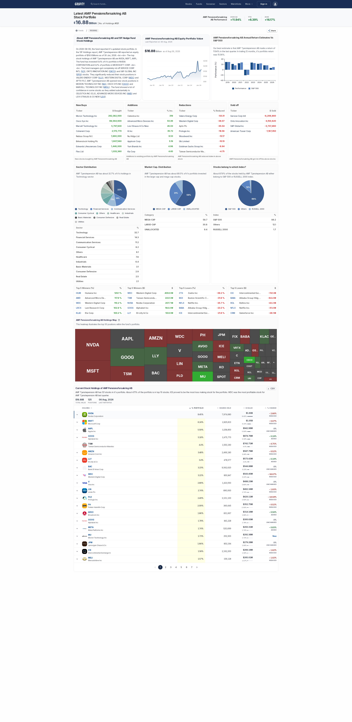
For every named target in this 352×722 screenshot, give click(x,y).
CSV (272, 388)
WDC (131, 77)
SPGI (79, 74)
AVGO (91, 512)
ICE (180, 313)
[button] (272, 30)
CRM (232, 313)
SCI (83, 71)
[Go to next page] (197, 567)
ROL (232, 303)
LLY (129, 313)
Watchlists (236, 4)
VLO (101, 77)
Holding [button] (86, 408)
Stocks (188, 4)
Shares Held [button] (225, 408)
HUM (78, 293)
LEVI (103, 96)
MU (104, 84)
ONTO (112, 71)
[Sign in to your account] (275, 4)
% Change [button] (272, 408)
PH (89, 504)
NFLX (181, 303)
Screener (210, 4)
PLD (90, 497)
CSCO (125, 84)
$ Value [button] (249, 408)
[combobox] (114, 4)
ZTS (181, 293)
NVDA (130, 303)
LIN (89, 489)
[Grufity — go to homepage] (82, 4)
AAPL (90, 428)
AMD (129, 93)
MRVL (106, 87)
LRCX (78, 308)
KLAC (78, 313)
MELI (90, 558)
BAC (90, 466)
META (91, 527)
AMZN (91, 451)
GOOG (130, 308)
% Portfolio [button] (198, 408)
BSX (181, 298)
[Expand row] (77, 414)
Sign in (263, 4)
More (247, 4)
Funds (199, 4)
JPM (90, 542)
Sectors (223, 4)
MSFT (91, 421)
